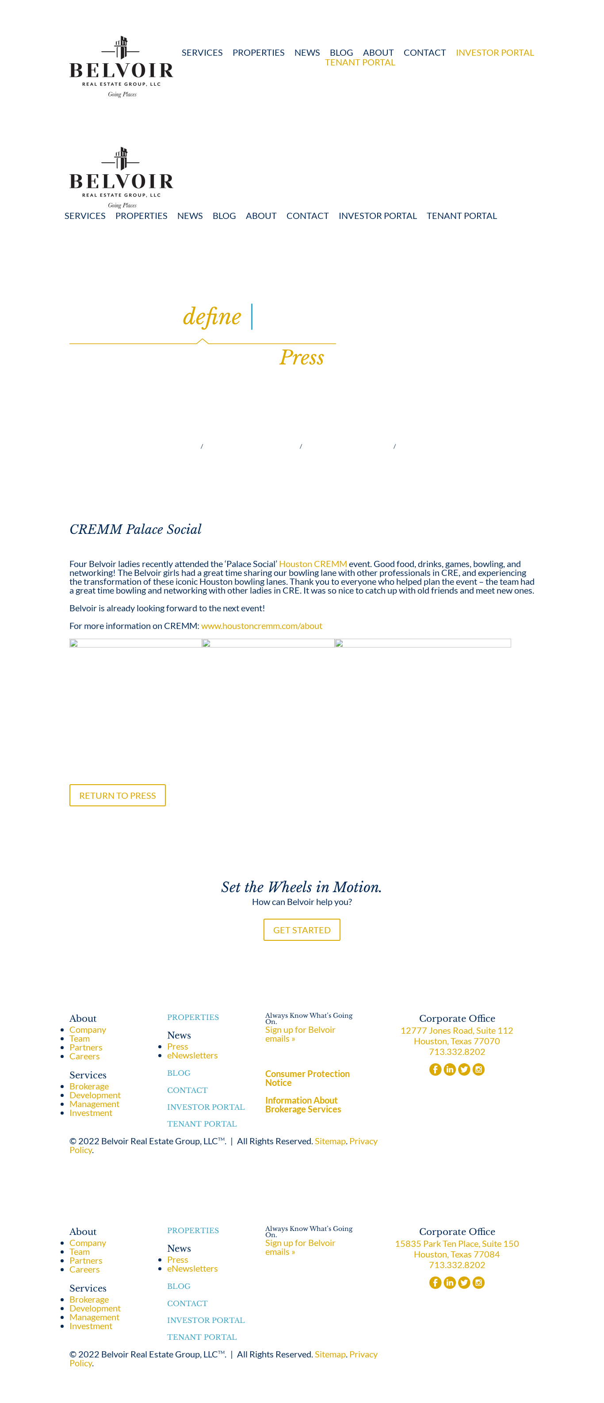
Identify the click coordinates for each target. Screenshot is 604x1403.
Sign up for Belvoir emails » (300, 1033)
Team (79, 1038)
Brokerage (155, 446)
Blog (341, 52)
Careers (84, 1055)
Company (87, 1029)
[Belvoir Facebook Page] (435, 1072)
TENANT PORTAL (360, 62)
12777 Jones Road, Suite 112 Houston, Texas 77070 (457, 1035)
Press (177, 1046)
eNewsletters (192, 1055)
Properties (259, 52)
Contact (425, 52)
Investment (347, 446)
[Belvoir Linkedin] (449, 1072)
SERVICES (202, 52)
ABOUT (378, 52)
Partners (86, 1047)
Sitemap (330, 1140)
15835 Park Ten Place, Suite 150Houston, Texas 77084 (457, 1248)
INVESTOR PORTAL (495, 52)
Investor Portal (206, 1107)
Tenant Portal (202, 1123)
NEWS (307, 52)
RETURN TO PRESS (117, 795)
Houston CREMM (313, 563)
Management (250, 446)
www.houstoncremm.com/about (261, 625)
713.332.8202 (457, 1051)
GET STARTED (302, 929)
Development (444, 446)
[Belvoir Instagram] (478, 1072)
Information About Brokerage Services (303, 1104)
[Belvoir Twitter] (464, 1072)
